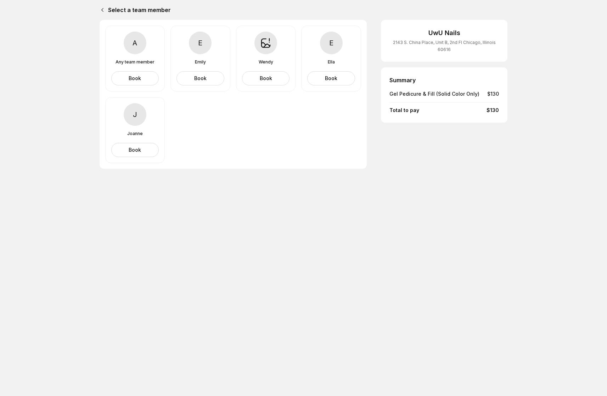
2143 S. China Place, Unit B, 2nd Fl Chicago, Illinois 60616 (444, 46)
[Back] (101, 9)
